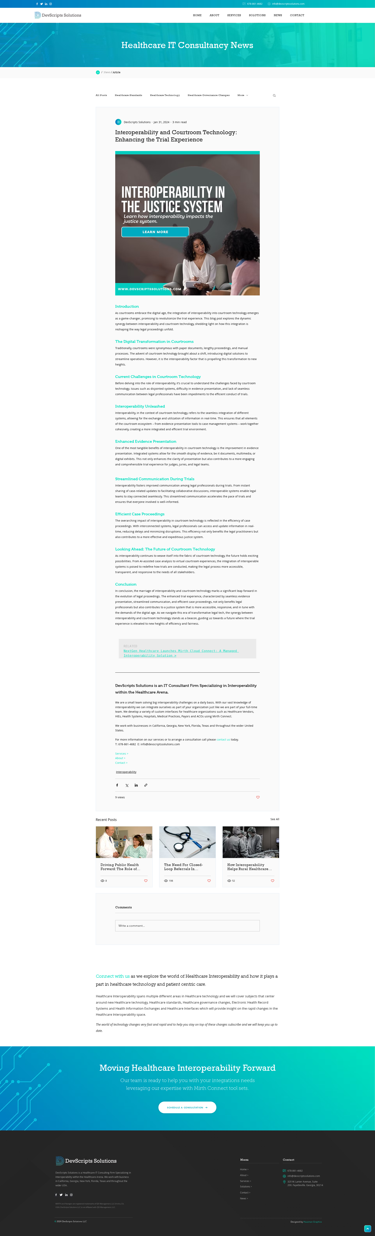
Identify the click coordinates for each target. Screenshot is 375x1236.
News (107, 72)
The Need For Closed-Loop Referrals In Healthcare (183, 867)
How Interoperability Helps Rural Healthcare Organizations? (247, 867)
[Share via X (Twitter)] (127, 785)
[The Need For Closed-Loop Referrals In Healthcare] (187, 842)
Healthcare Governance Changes (209, 95)
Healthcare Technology (165, 95)
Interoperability (126, 772)
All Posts (101, 95)
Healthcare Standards (128, 95)
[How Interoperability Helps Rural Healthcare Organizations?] (251, 842)
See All (275, 819)
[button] (257, 13)
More (241, 95)
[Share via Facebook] (117, 785)
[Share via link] (146, 785)
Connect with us (113, 977)
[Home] (37, 4)
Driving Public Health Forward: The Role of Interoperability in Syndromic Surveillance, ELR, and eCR (122, 867)
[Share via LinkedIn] (136, 785)
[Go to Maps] (367, 1228)
